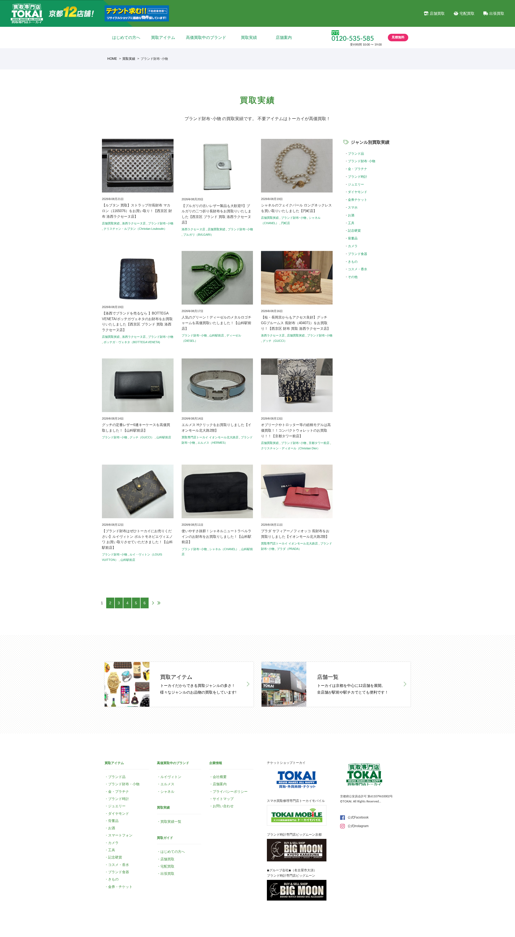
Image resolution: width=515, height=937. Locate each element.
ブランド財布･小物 (160, 223)
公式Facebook (358, 817)
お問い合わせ (223, 806)
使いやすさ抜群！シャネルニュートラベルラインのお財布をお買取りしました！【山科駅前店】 (216, 536)
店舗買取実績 (111, 223)
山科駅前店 (216, 335)
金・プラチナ (357, 169)
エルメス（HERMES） (212, 442)
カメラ (353, 246)
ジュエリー (356, 184)
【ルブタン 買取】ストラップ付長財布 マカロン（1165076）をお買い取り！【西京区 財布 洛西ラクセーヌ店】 (137, 210)
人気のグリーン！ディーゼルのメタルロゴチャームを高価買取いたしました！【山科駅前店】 (216, 323)
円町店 (285, 223)
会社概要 (220, 777)
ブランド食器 (357, 254)
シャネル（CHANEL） (224, 549)
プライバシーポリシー (230, 792)
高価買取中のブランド (206, 37)
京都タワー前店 (319, 443)
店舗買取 (437, 13)
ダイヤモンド (357, 192)
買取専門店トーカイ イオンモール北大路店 (210, 437)
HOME (112, 59)
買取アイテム (163, 37)
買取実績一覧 (170, 822)
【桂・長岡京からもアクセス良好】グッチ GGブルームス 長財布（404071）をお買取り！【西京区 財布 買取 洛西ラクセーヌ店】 (295, 323)
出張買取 (496, 13)
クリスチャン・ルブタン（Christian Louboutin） (135, 228)
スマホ (353, 207)
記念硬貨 (354, 230)
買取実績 (249, 37)
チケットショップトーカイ (286, 763)
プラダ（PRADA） (289, 548)
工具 (351, 223)
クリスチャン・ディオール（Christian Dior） (290, 448)
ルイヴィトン (170, 777)
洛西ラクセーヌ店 (134, 223)
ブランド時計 (357, 177)
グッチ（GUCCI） (275, 340)
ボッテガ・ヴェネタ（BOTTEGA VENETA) (132, 342)
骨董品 (353, 238)
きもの (353, 262)
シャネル (167, 792)
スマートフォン (120, 835)
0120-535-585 (353, 39)
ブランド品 (356, 153)
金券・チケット (120, 887)
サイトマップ (223, 799)
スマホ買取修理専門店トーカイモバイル (296, 801)
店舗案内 (284, 37)
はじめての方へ (126, 37)
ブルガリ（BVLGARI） (198, 234)
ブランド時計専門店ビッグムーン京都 (294, 834)
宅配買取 (466, 13)
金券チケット (357, 200)
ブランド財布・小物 (123, 784)
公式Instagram (358, 826)
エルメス (167, 784)
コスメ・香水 (357, 269)
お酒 (351, 215)
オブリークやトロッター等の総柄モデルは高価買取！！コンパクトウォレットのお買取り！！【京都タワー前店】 (296, 430)
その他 (353, 277)
